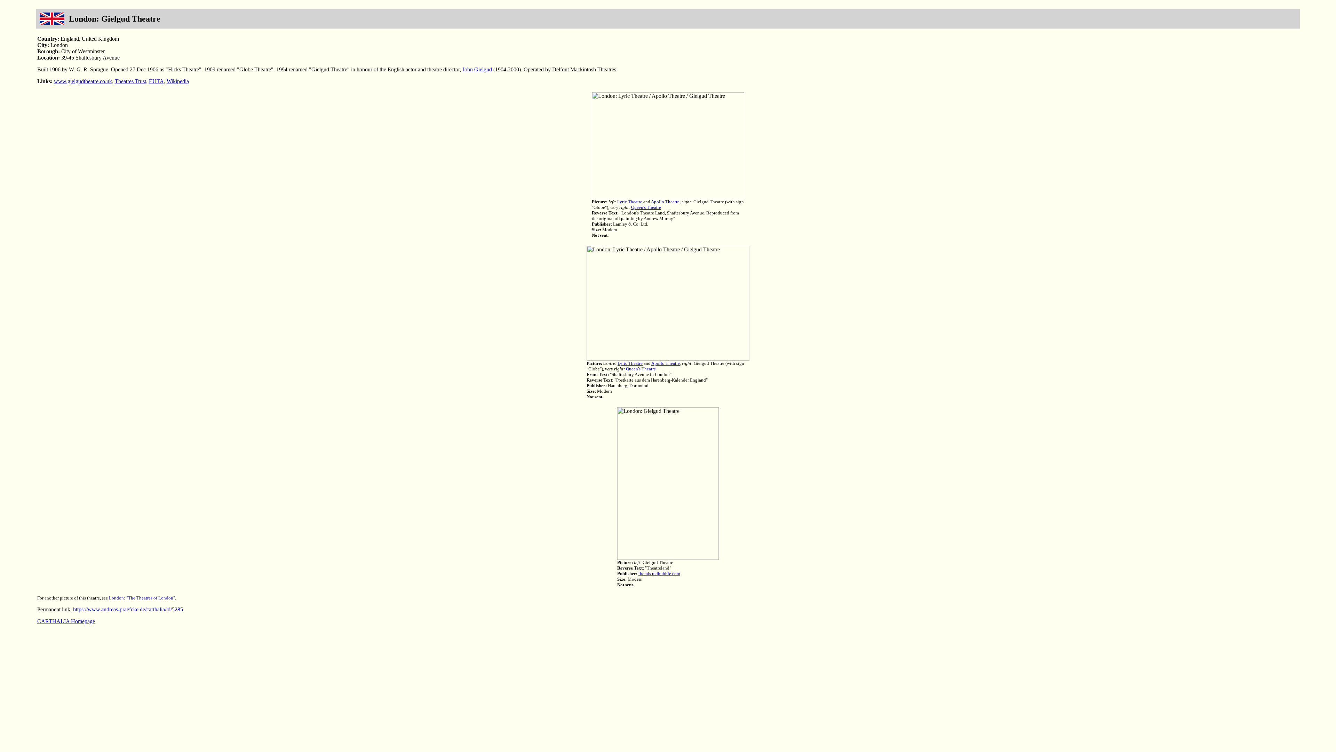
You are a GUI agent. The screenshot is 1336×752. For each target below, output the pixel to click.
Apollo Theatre (665, 201)
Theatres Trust (130, 81)
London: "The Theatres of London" (142, 598)
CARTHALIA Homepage (66, 621)
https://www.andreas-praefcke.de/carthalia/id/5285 (128, 609)
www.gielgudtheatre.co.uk (83, 81)
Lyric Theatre (629, 201)
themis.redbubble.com (659, 573)
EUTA (156, 81)
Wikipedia (178, 81)
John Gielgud (477, 69)
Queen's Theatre (646, 207)
